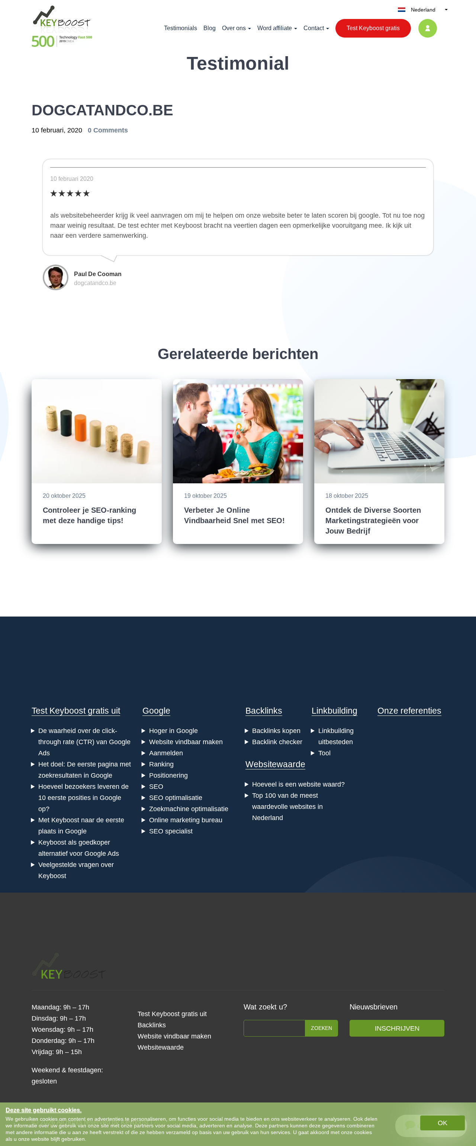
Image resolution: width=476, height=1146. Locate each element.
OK (442, 1123)
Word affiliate (274, 28)
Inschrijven (397, 1028)
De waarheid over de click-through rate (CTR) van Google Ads (84, 742)
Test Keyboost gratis (373, 28)
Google (156, 711)
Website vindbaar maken (186, 742)
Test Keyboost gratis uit (76, 711)
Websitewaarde (275, 764)
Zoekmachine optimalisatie (188, 809)
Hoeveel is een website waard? (298, 784)
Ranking (161, 764)
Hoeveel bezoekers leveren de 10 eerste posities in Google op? (83, 798)
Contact (313, 28)
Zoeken (321, 1028)
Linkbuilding (334, 711)
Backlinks (263, 711)
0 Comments (108, 130)
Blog (209, 28)
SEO (156, 786)
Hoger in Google (173, 730)
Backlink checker (277, 742)
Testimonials (180, 28)
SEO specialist (171, 831)
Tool (324, 753)
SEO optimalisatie (175, 797)
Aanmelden (166, 753)
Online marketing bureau (185, 820)
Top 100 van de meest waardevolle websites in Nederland (287, 807)
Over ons (234, 28)
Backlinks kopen (276, 730)
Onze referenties (409, 711)
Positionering (168, 775)
